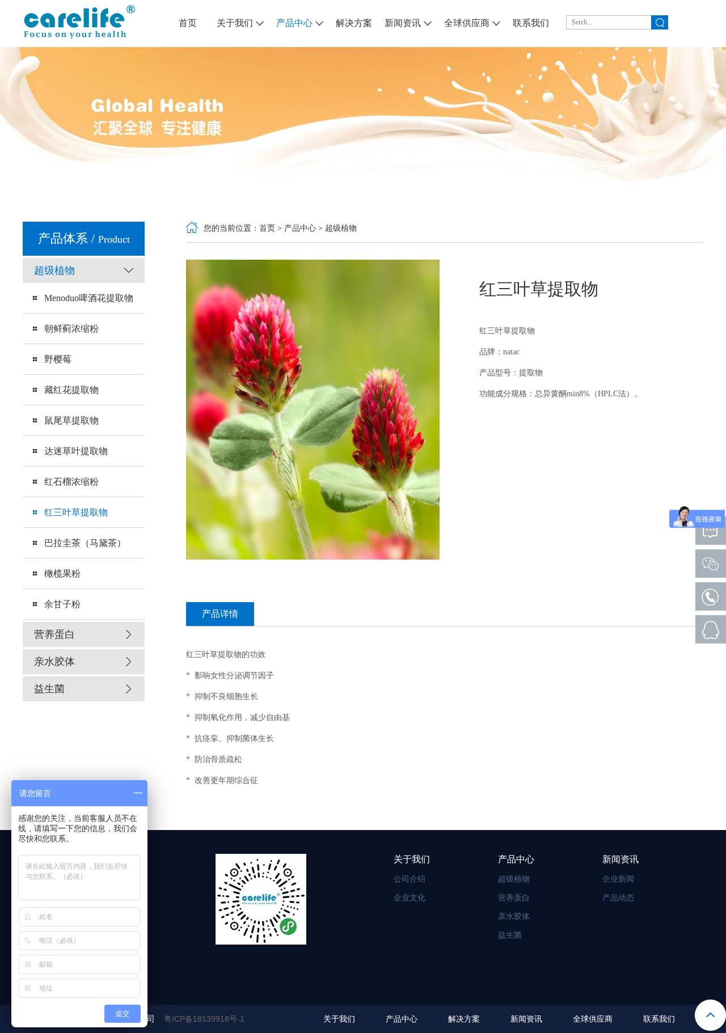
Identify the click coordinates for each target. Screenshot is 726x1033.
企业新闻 (618, 879)
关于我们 (339, 1019)
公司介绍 (409, 879)
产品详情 (220, 614)
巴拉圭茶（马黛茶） (85, 543)
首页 (267, 228)
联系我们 (659, 1019)
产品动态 (618, 898)
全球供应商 (593, 1019)
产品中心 (300, 228)
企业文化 (409, 898)
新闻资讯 (526, 1019)
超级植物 (341, 228)
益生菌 (510, 935)
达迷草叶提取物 (76, 451)
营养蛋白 (514, 898)
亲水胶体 (514, 916)
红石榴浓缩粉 (71, 481)
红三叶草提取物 (76, 512)
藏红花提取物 (71, 390)
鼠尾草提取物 (71, 420)
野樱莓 (57, 359)
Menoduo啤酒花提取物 (88, 298)
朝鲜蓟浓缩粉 (71, 328)
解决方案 (464, 1019)
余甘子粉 (62, 604)
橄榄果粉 (62, 573)
